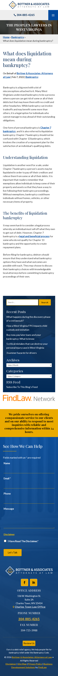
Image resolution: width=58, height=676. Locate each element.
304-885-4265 (26, 15)
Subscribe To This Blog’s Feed (22, 386)
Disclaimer (9, 534)
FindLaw (42, 667)
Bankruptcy (32, 77)
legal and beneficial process (34, 236)
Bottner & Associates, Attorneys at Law (32, 657)
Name (7, 463)
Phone (7, 493)
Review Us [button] (29, 643)
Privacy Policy (35, 664)
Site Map (22, 664)
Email (7, 478)
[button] (53, 15)
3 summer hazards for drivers (21, 352)
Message (9, 508)
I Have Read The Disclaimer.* (23, 541)
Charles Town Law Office (30, 606)
